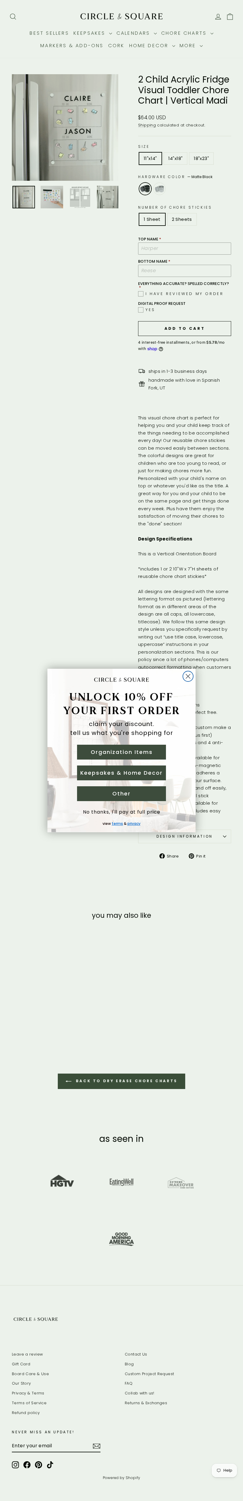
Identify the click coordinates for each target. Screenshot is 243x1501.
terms (117, 823)
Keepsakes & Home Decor (121, 772)
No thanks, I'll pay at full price (121, 812)
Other (121, 793)
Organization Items (122, 752)
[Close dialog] (188, 676)
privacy (133, 823)
